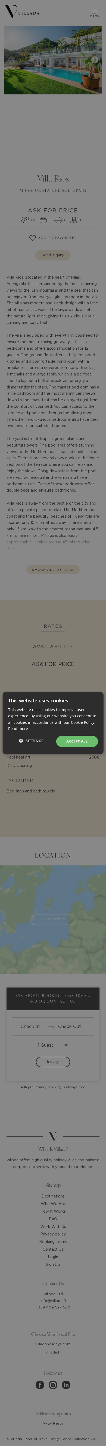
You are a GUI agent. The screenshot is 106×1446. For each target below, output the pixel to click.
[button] (31, 740)
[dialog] (53, 723)
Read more (18, 728)
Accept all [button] (77, 741)
